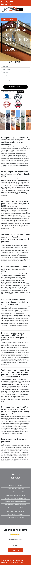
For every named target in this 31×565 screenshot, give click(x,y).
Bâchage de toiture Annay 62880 (15, 511)
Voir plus (15, 550)
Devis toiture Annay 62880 (15, 485)
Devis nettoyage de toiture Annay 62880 (15, 501)
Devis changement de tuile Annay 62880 (15, 498)
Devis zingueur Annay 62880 (15, 508)
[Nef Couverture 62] (10, 9)
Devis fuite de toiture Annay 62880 (15, 514)
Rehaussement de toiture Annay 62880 (15, 495)
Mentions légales (19, 562)
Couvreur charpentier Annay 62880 (15, 488)
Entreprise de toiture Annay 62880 (15, 517)
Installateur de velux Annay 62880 (15, 492)
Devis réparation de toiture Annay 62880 (15, 504)
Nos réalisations (8, 19)
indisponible (7, 1)
